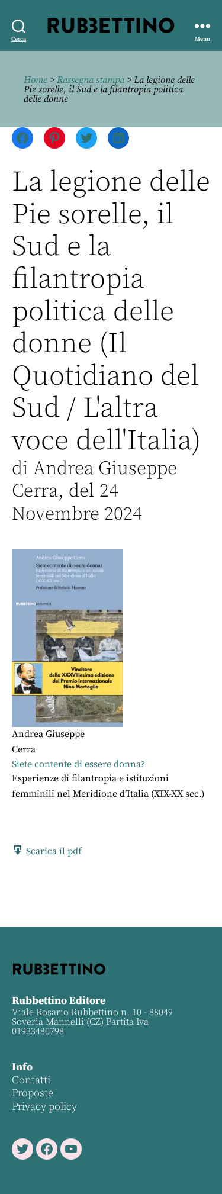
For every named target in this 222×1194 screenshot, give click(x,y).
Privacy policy (44, 1106)
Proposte (32, 1093)
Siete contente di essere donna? (78, 764)
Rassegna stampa (90, 80)
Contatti (31, 1080)
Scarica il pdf (53, 851)
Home (35, 80)
